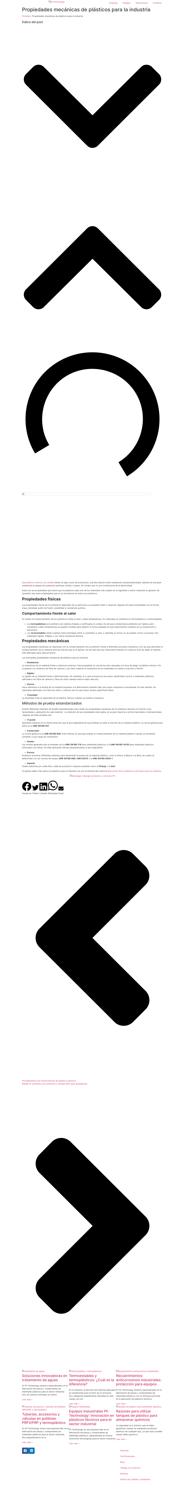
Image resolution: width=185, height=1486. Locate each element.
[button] (92, 106)
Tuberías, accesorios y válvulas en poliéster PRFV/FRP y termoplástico (44, 1418)
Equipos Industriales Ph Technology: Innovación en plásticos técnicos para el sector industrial (91, 1417)
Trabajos (126, 3)
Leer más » (27, 1399)
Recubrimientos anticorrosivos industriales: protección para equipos (138, 1380)
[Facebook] (25, 1451)
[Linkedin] (31, 1451)
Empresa (113, 3)
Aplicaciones (142, 3)
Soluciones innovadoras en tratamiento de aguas (44, 1378)
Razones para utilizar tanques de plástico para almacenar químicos (136, 1415)
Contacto (157, 3)
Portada (26, 16)
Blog (122, 1462)
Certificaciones (127, 1456)
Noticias (124, 1473)
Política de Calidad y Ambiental (135, 1479)
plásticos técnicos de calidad (40, 582)
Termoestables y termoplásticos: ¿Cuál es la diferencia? (91, 1380)
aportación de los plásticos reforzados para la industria (134, 771)
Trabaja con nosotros (130, 1468)
